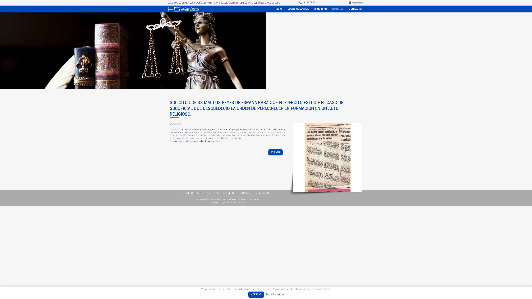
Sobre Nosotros (298, 8)
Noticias (337, 8)
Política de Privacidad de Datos (223, 199)
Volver (275, 152)
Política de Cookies (250, 199)
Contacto (355, 8)
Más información (275, 294)
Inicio (278, 8)
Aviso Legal (200, 199)
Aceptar (256, 294)
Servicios (320, 9)
